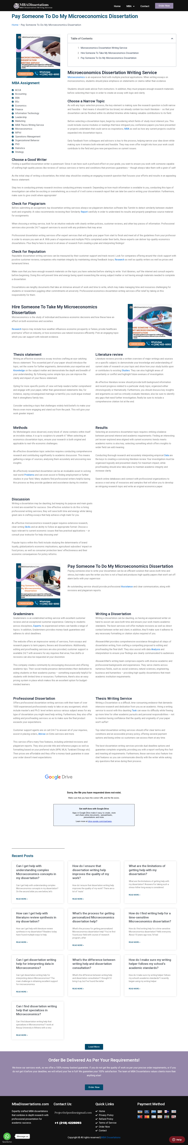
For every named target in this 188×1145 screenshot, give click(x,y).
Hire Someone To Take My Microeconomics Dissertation (110, 53)
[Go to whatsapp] (7, 1136)
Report (84, 211)
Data (166, 455)
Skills (28, 527)
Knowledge (19, 370)
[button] (172, 38)
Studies (126, 370)
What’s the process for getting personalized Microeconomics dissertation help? (93, 917)
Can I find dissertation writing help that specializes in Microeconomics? (36, 1010)
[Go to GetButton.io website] (7, 1142)
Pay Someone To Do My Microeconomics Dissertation (108, 58)
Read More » (22, 899)
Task (134, 710)
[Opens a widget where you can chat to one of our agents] (177, 1140)
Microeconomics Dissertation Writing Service (104, 47)
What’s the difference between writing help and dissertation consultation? (93, 964)
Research (119, 259)
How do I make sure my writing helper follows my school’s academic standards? (150, 964)
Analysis (155, 649)
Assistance (127, 586)
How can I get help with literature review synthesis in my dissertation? (36, 917)
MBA (129, 6)
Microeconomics (76, 77)
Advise (42, 734)
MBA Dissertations (110, 1137)
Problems (29, 474)
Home (117, 6)
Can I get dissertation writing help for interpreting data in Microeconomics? (36, 964)
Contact (144, 6)
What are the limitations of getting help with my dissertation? (147, 870)
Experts (37, 625)
